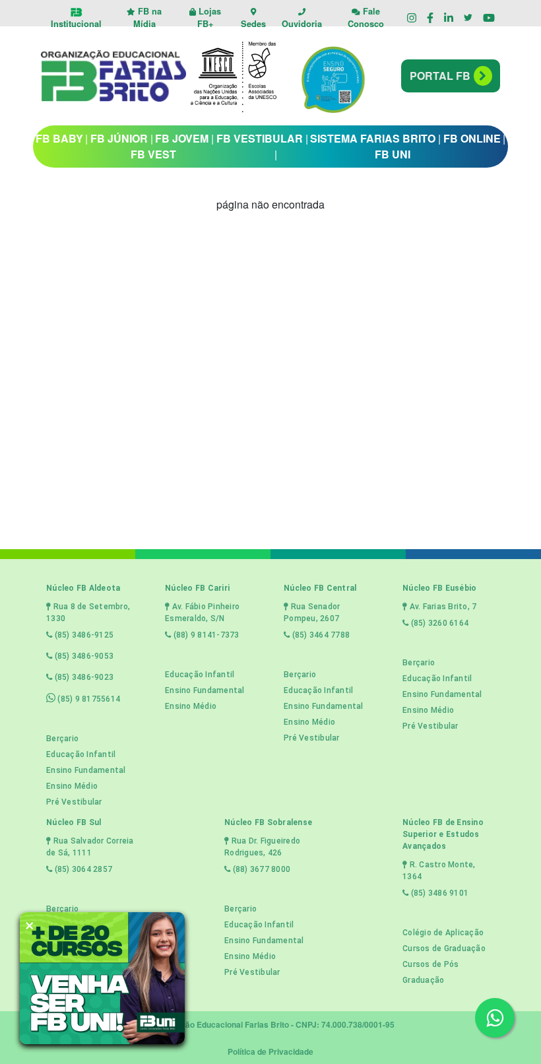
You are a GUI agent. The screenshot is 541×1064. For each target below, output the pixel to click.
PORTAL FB (440, 75)
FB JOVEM (181, 138)
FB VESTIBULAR (259, 138)
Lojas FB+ (208, 17)
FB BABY (59, 138)
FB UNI (392, 154)
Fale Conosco (366, 17)
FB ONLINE (472, 138)
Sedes (253, 24)
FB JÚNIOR (119, 138)
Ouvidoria (302, 24)
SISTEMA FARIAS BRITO (372, 138)
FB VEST (153, 154)
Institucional (76, 24)
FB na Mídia (147, 17)
